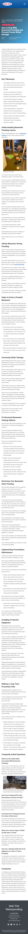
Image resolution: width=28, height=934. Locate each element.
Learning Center (9, 19)
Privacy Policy (22, 931)
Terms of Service (13, 931)
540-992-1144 (14, 918)
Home (3, 19)
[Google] (8, 924)
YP (19, 924)
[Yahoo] (14, 924)
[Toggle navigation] (24, 4)
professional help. (19, 264)
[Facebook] (11, 924)
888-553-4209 (16, 920)
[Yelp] (17, 924)
